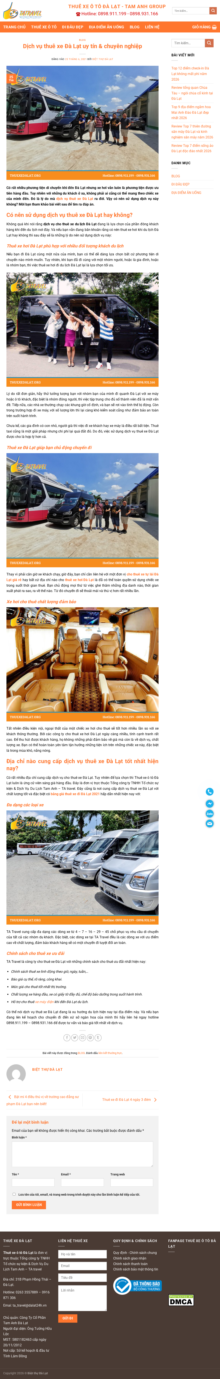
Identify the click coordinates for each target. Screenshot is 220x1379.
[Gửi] (213, 10)
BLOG (134, 27)
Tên (15, 1174)
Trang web (117, 1174)
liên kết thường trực (110, 1053)
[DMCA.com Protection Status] (181, 1300)
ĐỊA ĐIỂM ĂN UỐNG (106, 27)
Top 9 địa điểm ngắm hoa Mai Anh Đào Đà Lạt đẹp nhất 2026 (191, 112)
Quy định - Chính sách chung (135, 1253)
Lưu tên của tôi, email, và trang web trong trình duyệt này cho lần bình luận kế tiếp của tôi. (79, 1194)
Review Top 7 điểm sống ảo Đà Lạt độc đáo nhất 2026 (192, 148)
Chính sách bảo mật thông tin (135, 1269)
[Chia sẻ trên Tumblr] (98, 1037)
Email (66, 1174)
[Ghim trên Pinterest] (90, 1037)
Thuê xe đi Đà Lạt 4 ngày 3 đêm (127, 1100)
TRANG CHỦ (14, 27)
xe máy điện (44, 1002)
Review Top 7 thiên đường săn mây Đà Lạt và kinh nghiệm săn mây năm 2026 (192, 131)
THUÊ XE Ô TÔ (44, 27)
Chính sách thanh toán (130, 1264)
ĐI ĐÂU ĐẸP (72, 27)
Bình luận (19, 1137)
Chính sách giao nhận (129, 1258)
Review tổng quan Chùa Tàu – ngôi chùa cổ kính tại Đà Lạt (192, 93)
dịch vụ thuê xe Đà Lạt (74, 199)
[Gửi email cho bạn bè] (82, 1037)
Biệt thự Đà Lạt (102, 59)
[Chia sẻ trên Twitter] (74, 1037)
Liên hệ (152, 27)
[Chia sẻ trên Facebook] (66, 1037)
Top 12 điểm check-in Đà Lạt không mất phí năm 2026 (190, 73)
